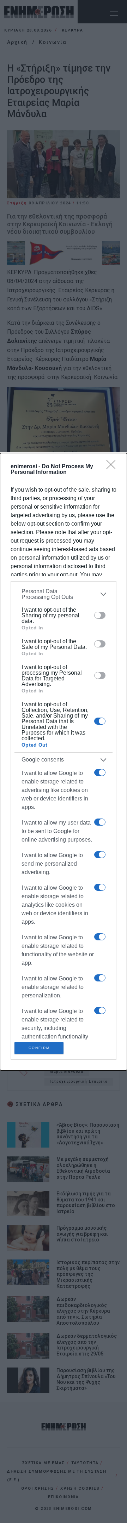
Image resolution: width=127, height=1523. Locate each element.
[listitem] (63, 594)
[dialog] (63, 761)
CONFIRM (39, 1048)
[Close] (113, 467)
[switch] (99, 615)
